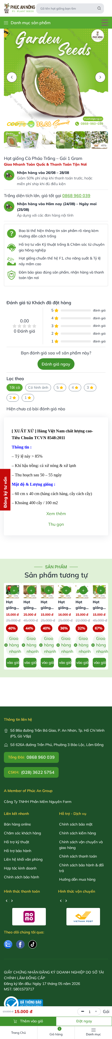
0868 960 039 (76, 195)
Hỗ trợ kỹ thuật (16, 842)
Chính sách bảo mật (75, 824)
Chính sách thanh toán (78, 856)
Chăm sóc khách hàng (22, 833)
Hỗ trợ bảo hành (17, 850)
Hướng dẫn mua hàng (77, 879)
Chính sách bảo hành (21, 877)
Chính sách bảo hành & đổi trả (81, 868)
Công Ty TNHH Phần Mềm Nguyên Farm (37, 801)
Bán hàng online (17, 824)
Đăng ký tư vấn (5, 492)
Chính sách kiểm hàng (77, 833)
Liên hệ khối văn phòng (23, 859)
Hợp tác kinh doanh (20, 868)
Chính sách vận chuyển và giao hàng (81, 845)
